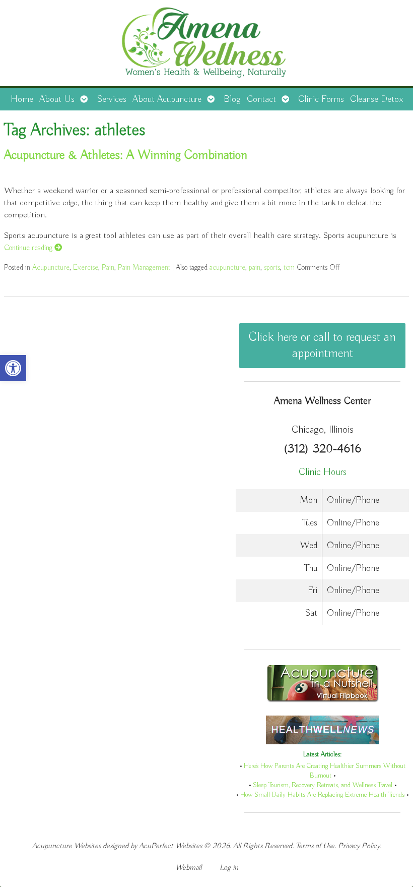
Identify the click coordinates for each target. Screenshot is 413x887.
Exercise (85, 267)
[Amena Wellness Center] (206, 44)
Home (22, 99)
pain (254, 267)
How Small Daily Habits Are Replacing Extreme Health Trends (322, 795)
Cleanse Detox (376, 99)
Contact (261, 99)
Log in (229, 867)
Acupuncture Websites (66, 846)
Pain (108, 267)
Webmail (188, 867)
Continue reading (29, 248)
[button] (13, 368)
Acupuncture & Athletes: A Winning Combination (125, 155)
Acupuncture (51, 267)
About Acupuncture (166, 99)
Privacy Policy (359, 846)
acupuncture (227, 267)
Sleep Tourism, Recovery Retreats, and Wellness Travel (322, 785)
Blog (232, 99)
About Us (57, 99)
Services (111, 99)
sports (272, 267)
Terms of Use (315, 846)
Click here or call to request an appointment (322, 345)
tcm (289, 267)
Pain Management (144, 267)
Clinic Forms (321, 99)
